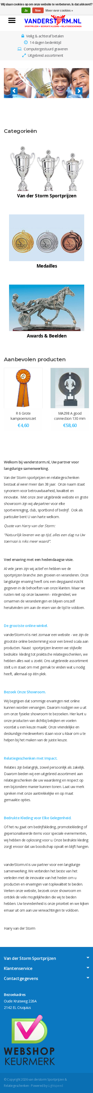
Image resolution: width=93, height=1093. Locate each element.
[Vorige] (14, 90)
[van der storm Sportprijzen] (53, 20)
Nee (38, 10)
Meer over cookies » (59, 10)
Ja (26, 10)
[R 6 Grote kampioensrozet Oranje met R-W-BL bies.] (23, 388)
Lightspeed (55, 1085)
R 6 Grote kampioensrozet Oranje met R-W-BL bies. (23, 416)
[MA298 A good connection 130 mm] (69, 388)
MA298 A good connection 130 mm (70, 416)
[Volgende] (78, 90)
